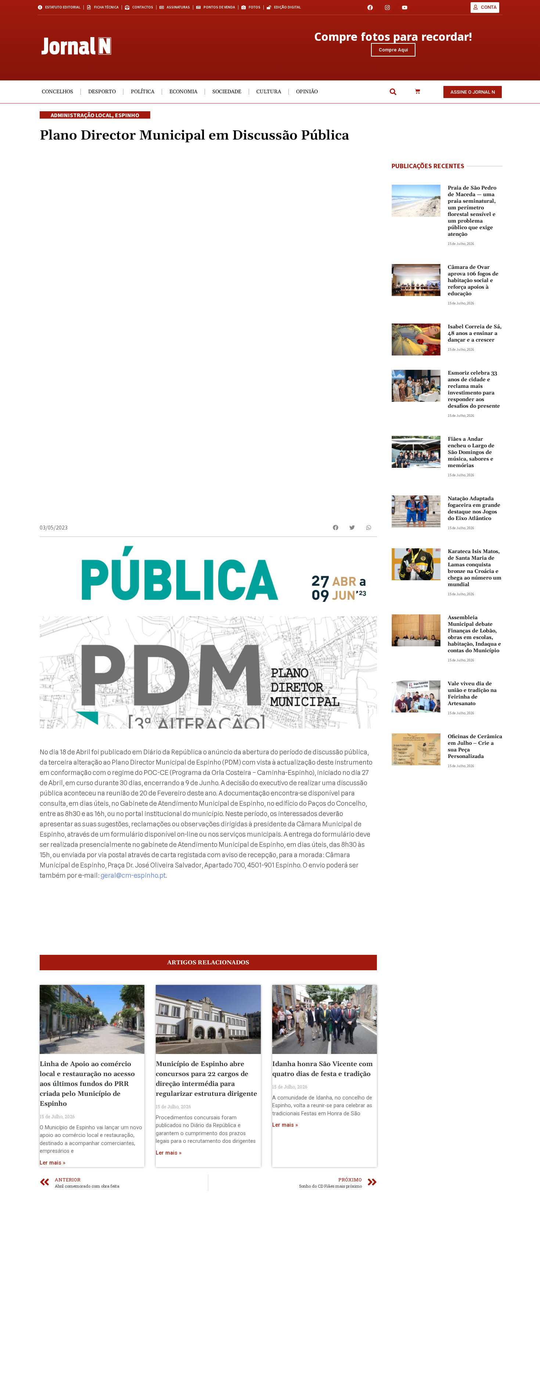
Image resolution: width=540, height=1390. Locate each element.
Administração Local (81, 115)
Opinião (307, 92)
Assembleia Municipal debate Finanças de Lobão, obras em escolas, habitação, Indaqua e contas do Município (474, 634)
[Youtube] (405, 7)
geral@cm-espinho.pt (133, 875)
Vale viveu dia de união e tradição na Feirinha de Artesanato (472, 693)
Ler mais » (52, 1163)
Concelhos (57, 92)
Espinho (127, 115)
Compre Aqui (393, 50)
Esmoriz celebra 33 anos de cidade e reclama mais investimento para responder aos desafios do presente (474, 389)
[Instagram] (387, 7)
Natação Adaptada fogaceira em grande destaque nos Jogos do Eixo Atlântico (474, 508)
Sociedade (226, 92)
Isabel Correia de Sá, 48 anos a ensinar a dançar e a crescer (474, 333)
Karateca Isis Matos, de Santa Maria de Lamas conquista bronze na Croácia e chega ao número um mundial (474, 568)
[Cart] (417, 92)
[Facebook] (370, 7)
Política (142, 92)
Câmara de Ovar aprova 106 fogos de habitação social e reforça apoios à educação (473, 280)
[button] (393, 92)
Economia (183, 92)
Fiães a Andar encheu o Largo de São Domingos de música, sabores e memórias (471, 452)
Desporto (102, 92)
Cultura (268, 92)
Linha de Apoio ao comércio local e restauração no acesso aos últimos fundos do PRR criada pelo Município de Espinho (87, 1084)
